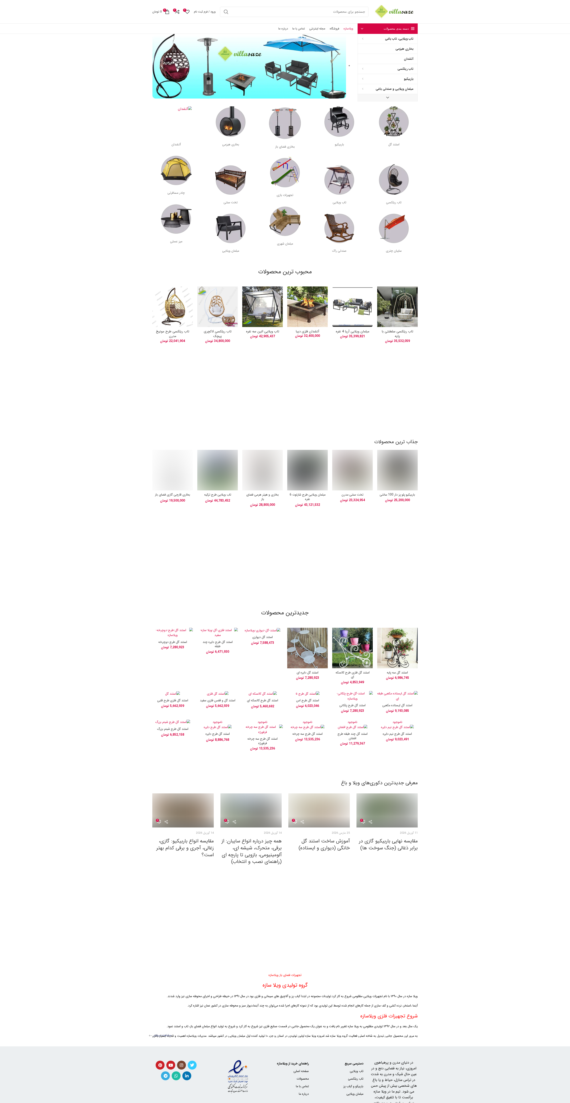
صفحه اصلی (301, 1071)
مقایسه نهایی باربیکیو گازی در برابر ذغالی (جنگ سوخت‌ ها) (388, 844)
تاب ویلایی (356, 1071)
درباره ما (304, 1093)
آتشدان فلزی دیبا (307, 331)
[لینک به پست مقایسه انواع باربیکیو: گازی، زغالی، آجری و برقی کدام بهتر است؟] (183, 810)
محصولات (303, 1078)
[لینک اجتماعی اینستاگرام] (181, 1065)
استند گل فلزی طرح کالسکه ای (353, 674)
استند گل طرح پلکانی (352, 705)
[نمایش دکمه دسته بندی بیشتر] (387, 97)
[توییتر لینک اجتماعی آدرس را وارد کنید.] (192, 1065)
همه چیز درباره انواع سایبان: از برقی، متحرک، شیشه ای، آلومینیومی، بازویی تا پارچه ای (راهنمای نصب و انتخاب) (252, 851)
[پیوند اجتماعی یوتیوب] (170, 1065)
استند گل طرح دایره (218, 733)
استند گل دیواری (262, 637)
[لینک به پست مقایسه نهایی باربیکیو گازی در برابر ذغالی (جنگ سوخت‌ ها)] (387, 810)
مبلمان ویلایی (354, 1093)
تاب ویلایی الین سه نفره (262, 331)
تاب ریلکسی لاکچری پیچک (218, 334)
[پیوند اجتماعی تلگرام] (165, 1075)
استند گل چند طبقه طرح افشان (353, 736)
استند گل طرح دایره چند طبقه (218, 644)
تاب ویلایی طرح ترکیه (217, 494)
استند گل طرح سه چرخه (307, 733)
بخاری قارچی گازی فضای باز (172, 494)
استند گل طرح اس (307, 700)
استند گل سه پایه (397, 672)
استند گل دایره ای (307, 672)
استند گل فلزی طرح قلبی (172, 700)
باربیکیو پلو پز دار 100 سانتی (397, 494)
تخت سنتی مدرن (352, 494)
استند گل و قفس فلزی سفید (217, 700)
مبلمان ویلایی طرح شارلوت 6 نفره (308, 497)
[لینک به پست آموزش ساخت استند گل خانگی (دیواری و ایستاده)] (319, 810)
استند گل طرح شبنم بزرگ (172, 728)
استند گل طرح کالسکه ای (262, 700)
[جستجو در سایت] (226, 12)
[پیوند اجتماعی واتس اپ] (176, 1075)
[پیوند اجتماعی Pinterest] (160, 1065)
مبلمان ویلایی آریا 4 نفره (352, 331)
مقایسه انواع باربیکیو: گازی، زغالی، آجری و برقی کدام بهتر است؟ (185, 848)
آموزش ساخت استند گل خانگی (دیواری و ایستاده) (324, 844)
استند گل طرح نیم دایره (397, 733)
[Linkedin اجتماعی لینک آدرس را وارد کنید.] (186, 1075)
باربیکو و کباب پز (353, 1086)
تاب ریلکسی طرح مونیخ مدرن (172, 334)
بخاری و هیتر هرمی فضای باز (262, 497)
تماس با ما (302, 1086)
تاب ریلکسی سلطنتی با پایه (397, 334)
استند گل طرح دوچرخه (172, 642)
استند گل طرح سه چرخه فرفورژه (262, 741)
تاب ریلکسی (355, 1078)
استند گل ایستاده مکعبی (397, 705)
